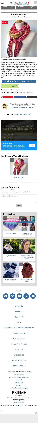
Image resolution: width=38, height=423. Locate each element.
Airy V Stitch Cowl (11, 256)
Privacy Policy (19, 339)
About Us (19, 306)
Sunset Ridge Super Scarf (27, 280)
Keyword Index (19, 333)
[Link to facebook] (5, 296)
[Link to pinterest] (19, 296)
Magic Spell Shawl (11, 233)
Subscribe (19, 349)
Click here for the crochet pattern (19, 81)
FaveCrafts (19, 380)
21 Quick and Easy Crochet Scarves (27, 234)
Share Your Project (19, 344)
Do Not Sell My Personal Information (19, 328)
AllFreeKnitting (19, 374)
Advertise (19, 311)
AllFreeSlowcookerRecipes (19, 388)
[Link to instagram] (26, 296)
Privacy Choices (19, 366)
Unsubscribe (19, 355)
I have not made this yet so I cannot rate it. (16, 192)
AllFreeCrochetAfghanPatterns (19, 377)
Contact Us (19, 317)
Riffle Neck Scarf (19, 177)
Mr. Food (19, 385)
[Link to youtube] (33, 296)
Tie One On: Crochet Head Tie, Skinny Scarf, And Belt (27, 257)
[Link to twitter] (12, 296)
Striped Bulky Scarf (11, 279)
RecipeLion (19, 382)
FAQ (19, 322)
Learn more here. (19, 402)
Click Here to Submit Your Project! (23, 107)
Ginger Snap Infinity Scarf (22, 114)
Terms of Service (19, 360)
